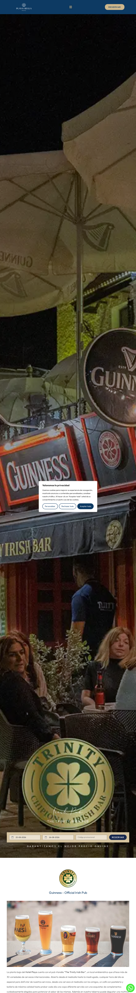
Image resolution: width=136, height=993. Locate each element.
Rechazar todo (67, 506)
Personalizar (50, 506)
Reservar (118, 837)
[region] (68, 496)
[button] (71, 7)
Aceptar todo (85, 506)
